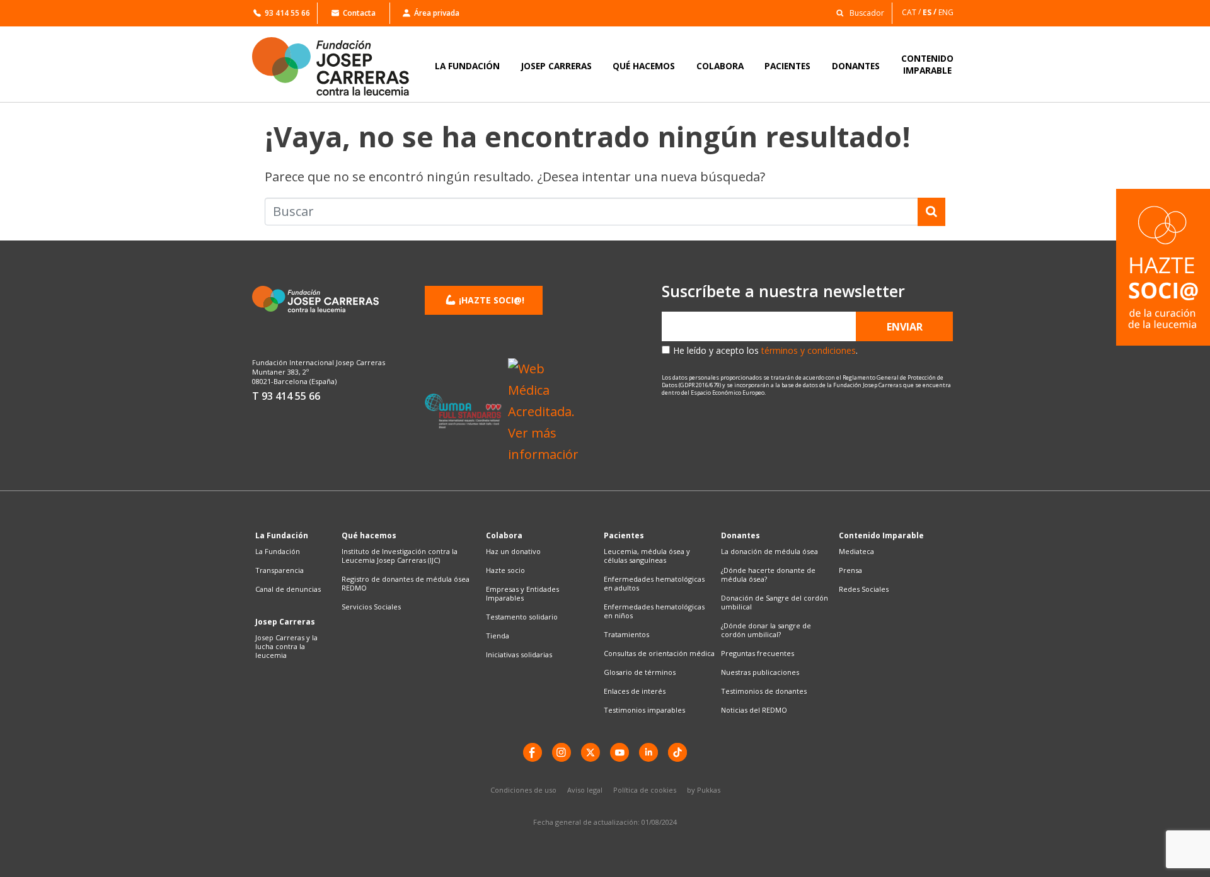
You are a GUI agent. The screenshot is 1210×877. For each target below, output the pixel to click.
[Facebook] (532, 752)
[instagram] (561, 752)
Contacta (359, 13)
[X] (590, 752)
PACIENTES (787, 66)
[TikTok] (677, 752)
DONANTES (856, 66)
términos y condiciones (808, 350)
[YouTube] (619, 752)
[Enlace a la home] (339, 66)
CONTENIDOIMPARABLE (927, 64)
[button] (856, 12)
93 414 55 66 (287, 13)
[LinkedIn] (648, 752)
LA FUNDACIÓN (467, 66)
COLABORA (720, 66)
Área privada (436, 13)
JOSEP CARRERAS (556, 66)
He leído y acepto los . (765, 350)
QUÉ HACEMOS (644, 66)
